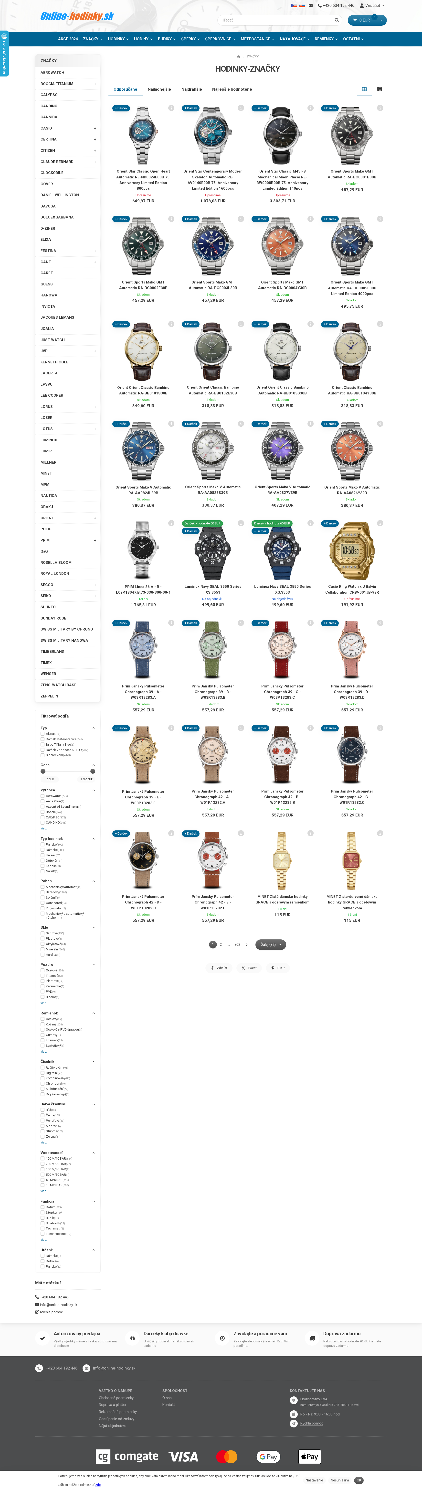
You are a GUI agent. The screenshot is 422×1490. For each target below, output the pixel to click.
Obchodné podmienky (116, 1398)
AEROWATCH (52, 72)
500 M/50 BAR (57, 1174)
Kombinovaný (58, 1078)
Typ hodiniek (52, 839)
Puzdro (47, 964)
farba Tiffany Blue (60, 744)
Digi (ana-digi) (57, 1094)
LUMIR (46, 451)
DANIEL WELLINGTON (60, 195)
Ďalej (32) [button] (268, 944)
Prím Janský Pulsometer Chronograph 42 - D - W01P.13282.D (143, 902)
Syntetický (55, 1045)
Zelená (53, 1136)
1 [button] (214, 945)
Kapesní (53, 866)
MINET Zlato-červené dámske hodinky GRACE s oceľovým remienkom (352, 902)
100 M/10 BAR (59, 1158)
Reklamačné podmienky (118, 1412)
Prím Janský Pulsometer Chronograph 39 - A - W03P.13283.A (143, 692)
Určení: (47, 1250)
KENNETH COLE (54, 362)
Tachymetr (55, 1228)
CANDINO (49, 106)
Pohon (46, 881)
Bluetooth (55, 1223)
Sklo (44, 927)
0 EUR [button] (367, 20)
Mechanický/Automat (64, 887)
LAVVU (47, 384)
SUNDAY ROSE (53, 618)
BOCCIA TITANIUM (57, 84)
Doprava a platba (112, 1405)
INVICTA (48, 306)
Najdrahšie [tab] (191, 89)
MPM (45, 484)
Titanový (54, 1040)
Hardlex (53, 955)
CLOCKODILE (52, 173)
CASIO (46, 128)
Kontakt (168, 1405)
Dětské (54, 860)
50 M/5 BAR (57, 1180)
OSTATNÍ (351, 39)
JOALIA (47, 328)
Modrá (54, 1126)
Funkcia (47, 1201)
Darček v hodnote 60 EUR (67, 750)
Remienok (49, 1013)
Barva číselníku (53, 1104)
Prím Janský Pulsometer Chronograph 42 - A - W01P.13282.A (213, 797)
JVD (44, 351)
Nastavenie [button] (314, 1480)
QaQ (44, 551)
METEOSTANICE (255, 39)
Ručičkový (57, 1067)
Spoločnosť (174, 1391)
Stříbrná (54, 1131)
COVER (47, 184)
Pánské (54, 844)
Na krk (52, 871)
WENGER (48, 674)
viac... (44, 828)
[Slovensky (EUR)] (302, 5)
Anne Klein (55, 801)
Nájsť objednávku (112, 1426)
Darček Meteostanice (64, 739)
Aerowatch (57, 796)
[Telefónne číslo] (39, 1368)
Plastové (54, 938)
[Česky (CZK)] (294, 5)
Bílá (51, 1110)
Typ (44, 728)
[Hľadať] (336, 20)
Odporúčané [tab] (125, 89)
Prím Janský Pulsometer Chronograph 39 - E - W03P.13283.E (143, 797)
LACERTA (49, 373)
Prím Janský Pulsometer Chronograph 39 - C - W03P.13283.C (282, 692)
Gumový (53, 1035)
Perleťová (55, 1120)
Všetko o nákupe (115, 1391)
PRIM (45, 540)
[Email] (310, 5)
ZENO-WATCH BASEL (60, 685)
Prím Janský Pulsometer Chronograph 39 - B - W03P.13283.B (213, 692)
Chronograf (56, 1083)
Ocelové (55, 970)
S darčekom (58, 755)
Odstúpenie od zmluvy (116, 1419)
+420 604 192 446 (54, 1297)
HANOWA (49, 295)
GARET (47, 273)
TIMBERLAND (52, 651)
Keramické (55, 986)
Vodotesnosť (52, 1153)
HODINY (141, 39)
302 (237, 944)
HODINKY (116, 39)
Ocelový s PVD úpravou (64, 1029)
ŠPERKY (188, 39)
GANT (46, 262)
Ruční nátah (56, 908)
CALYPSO (49, 95)
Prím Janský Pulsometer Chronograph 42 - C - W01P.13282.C (352, 797)
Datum (54, 1207)
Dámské (55, 850)
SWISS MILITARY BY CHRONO (67, 629)
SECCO (47, 585)
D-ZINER (48, 228)
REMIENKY (324, 39)
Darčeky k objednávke (166, 1334)
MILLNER (48, 462)
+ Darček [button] (121, 108)
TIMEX (46, 663)
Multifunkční (57, 1089)
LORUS (47, 406)
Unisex (53, 855)
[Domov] (77, 16)
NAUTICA (49, 495)
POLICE (47, 529)
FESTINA (48, 251)
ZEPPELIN (49, 696)
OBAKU (47, 507)
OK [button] (359, 1480)
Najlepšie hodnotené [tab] (232, 89)
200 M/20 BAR (58, 1164)
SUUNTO (48, 607)
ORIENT (47, 518)
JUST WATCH (53, 340)
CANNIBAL (50, 117)
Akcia (53, 734)
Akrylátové (56, 944)
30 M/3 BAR (57, 1185)
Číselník (47, 1061)
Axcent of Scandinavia (63, 806)
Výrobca (48, 790)
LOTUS (47, 429)
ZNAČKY (94, 40)
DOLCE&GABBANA (57, 217)
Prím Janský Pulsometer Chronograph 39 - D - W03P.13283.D (352, 692)
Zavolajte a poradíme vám (260, 1334)
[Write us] (294, 1423)
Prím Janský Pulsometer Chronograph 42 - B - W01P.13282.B (282, 797)
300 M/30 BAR (57, 1169)
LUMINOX (49, 440)
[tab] (364, 89)
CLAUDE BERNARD (57, 162)
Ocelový (54, 1019)
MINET (46, 473)
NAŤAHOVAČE (293, 39)
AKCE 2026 (68, 39)
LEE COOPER (52, 395)
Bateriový (56, 892)
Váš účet (372, 5)
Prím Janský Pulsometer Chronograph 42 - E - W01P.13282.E (213, 902)
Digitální (54, 1073)
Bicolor (52, 997)
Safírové (55, 933)
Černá (53, 1115)
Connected (56, 903)
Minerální (55, 949)
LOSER (47, 417)
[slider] (43, 771)
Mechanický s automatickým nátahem (66, 916)
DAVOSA (48, 206)
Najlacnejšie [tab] (159, 89)
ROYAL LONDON (55, 573)
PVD (51, 991)
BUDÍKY (165, 39)
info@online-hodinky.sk (58, 1305)
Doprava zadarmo (341, 1334)
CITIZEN (48, 150)
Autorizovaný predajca (77, 1334)
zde (98, 1485)
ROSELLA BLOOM (56, 562)
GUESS (47, 284)
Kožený (54, 1024)
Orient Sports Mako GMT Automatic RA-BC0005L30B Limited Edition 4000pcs (352, 288)
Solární (53, 897)
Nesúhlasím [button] (340, 1480)
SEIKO (46, 596)
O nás (167, 1398)
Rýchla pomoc (51, 1312)
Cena (45, 765)
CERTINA (49, 139)
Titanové (54, 976)
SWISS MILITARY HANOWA (64, 640)
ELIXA (46, 239)
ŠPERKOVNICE (218, 39)
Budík (52, 1218)
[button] (381, 20)
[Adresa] (294, 1400)
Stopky (54, 1212)
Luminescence (58, 1234)
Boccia (54, 812)
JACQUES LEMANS (57, 317)
